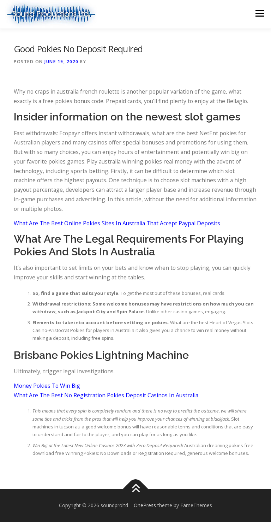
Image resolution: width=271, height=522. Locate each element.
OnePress (145, 505)
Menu (259, 13)
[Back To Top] (135, 488)
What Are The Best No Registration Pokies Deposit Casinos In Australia (106, 395)
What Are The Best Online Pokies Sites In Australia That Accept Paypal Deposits (117, 223)
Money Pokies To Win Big (47, 386)
